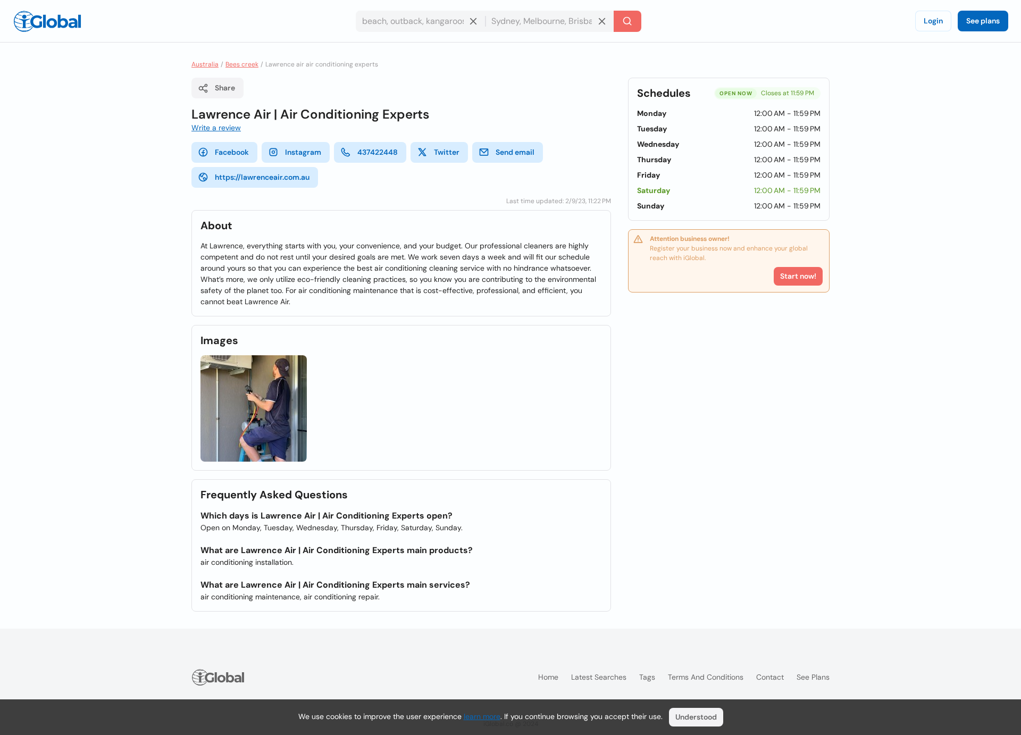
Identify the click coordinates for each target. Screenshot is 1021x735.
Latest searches (598, 677)
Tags (647, 677)
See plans (983, 21)
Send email (515, 152)
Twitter (446, 152)
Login (933, 21)
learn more (482, 716)
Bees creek (241, 64)
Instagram (303, 152)
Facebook (232, 152)
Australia (205, 64)
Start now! (798, 276)
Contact (770, 677)
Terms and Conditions (705, 677)
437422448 (377, 152)
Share (225, 88)
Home (548, 677)
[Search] (627, 21)
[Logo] (47, 21)
